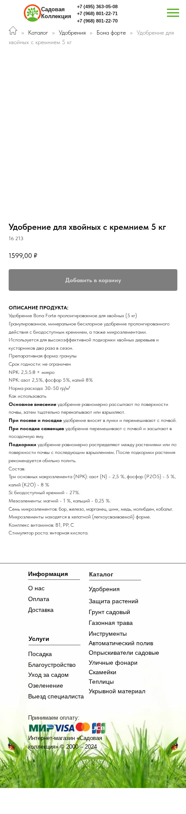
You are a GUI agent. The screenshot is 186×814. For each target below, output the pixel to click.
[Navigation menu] (173, 13)
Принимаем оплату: (54, 717)
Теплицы (101, 681)
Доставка (41, 609)
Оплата (38, 598)
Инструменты (108, 633)
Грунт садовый (109, 611)
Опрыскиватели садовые (124, 652)
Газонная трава (111, 622)
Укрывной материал (117, 691)
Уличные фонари (113, 662)
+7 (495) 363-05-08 (97, 6)
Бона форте (112, 32)
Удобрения (72, 32)
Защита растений (113, 601)
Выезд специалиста (56, 696)
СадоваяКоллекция (56, 12)
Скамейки (102, 672)
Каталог (38, 32)
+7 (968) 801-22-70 (97, 20)
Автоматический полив (121, 643)
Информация (48, 573)
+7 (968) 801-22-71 (97, 13)
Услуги (39, 638)
